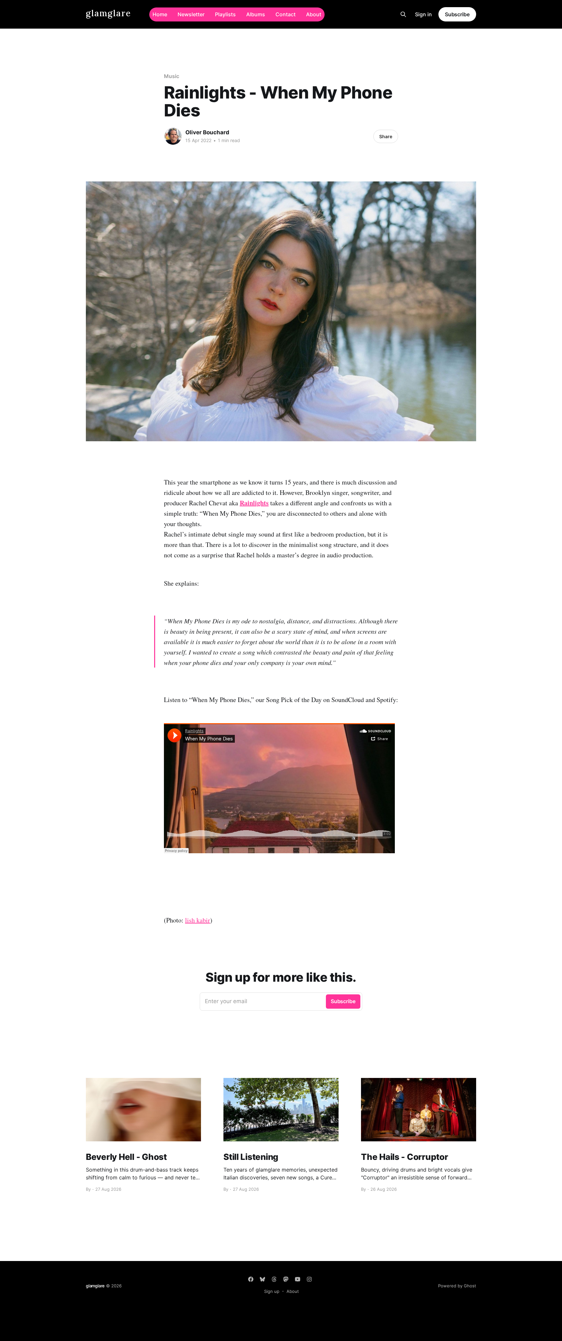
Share (385, 136)
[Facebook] (250, 1279)
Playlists (225, 14)
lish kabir (197, 920)
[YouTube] (297, 1279)
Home (160, 14)
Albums (255, 14)
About (313, 14)
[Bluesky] (262, 1279)
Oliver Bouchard (207, 132)
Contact (285, 14)
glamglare (108, 13)
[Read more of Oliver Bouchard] (173, 136)
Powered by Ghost (457, 1285)
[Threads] (274, 1279)
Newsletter (191, 14)
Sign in (423, 14)
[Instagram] (309, 1279)
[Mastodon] (285, 1279)
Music (171, 76)
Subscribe (457, 14)
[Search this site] (403, 14)
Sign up (271, 1291)
